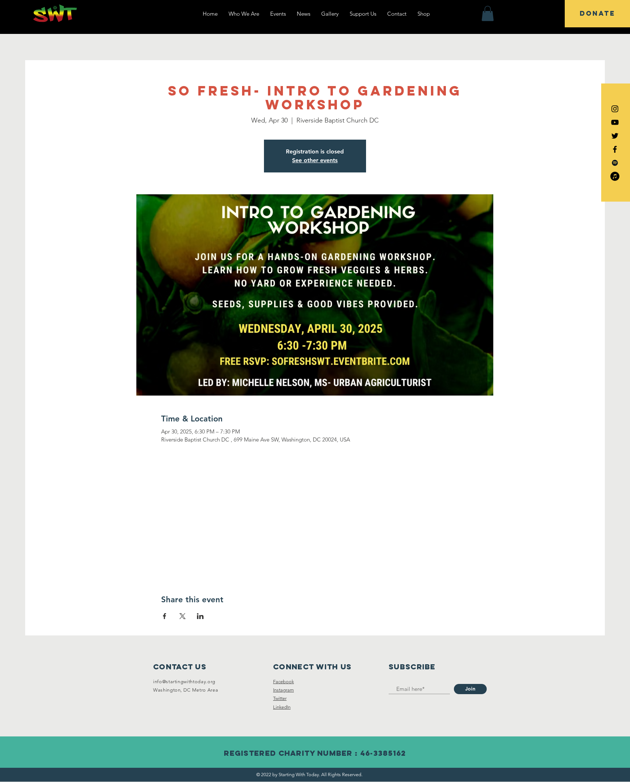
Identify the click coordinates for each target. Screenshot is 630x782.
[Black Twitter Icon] (614, 135)
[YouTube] (614, 122)
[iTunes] (614, 176)
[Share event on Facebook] (164, 616)
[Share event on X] (182, 616)
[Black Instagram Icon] (614, 108)
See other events (315, 160)
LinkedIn (282, 707)
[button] (487, 13)
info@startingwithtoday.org (184, 681)
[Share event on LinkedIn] (200, 616)
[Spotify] (614, 162)
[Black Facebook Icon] (614, 149)
